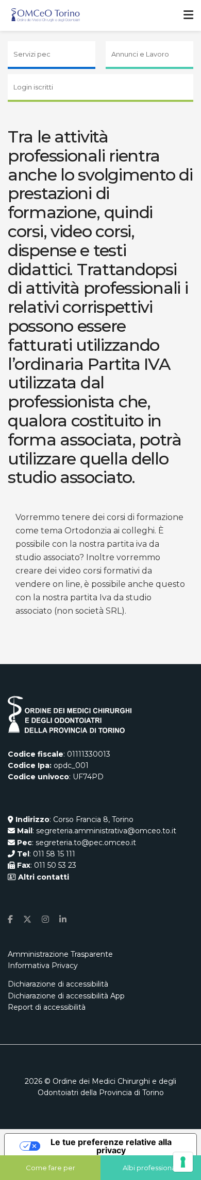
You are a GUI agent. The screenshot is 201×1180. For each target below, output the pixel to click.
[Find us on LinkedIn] (62, 919)
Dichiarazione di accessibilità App (66, 995)
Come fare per (50, 1168)
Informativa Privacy (43, 965)
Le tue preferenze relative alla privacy (111, 1146)
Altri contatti (42, 877)
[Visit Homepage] (45, 15)
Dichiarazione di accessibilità (58, 984)
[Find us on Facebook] (10, 919)
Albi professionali (151, 1168)
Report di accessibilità (47, 1007)
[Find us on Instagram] (45, 919)
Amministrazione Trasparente (60, 954)
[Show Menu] (188, 15)
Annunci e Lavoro (140, 54)
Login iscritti (33, 87)
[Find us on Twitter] (27, 919)
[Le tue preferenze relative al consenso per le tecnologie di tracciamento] (183, 1162)
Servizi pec (32, 54)
